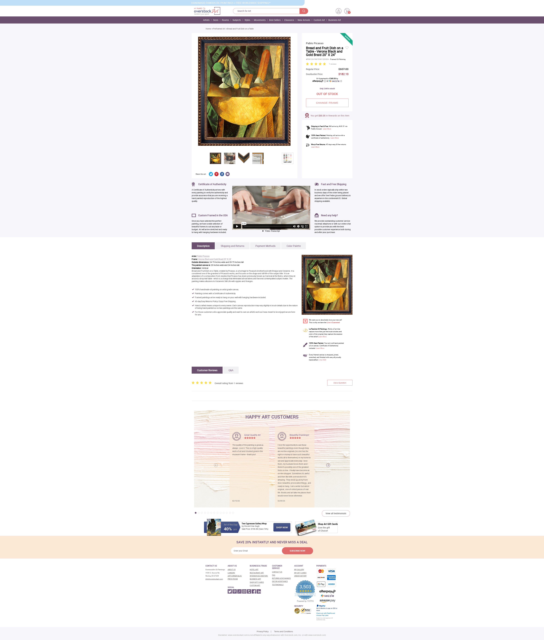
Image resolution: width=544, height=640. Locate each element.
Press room (233, 579)
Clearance (289, 20)
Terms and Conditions (283, 631)
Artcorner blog (235, 576)
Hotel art (254, 569)
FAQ (273, 575)
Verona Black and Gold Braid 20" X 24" (214, 259)
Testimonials (277, 585)
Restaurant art (257, 573)
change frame (327, 102)
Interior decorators (259, 576)
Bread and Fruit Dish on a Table (240, 28)
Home (208, 28)
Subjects (236, 20)
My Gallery (299, 569)
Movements (260, 20)
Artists (206, 20)
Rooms (225, 20)
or (334, 80)
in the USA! (322, 360)
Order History (300, 576)
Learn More (327, 129)
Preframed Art (219, 28)
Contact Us (277, 572)
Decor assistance (280, 581)
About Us (232, 569)
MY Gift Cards (300, 573)
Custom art (255, 585)
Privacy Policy (262, 631)
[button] (328, 465)
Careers (231, 573)
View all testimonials (336, 513)
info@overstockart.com (214, 579)
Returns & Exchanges (281, 578)
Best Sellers (275, 20)
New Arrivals (304, 20)
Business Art (334, 20)
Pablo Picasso (203, 256)
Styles (247, 20)
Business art (255, 579)
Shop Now (282, 527)
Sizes (215, 20)
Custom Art (319, 20)
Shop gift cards (257, 582)
